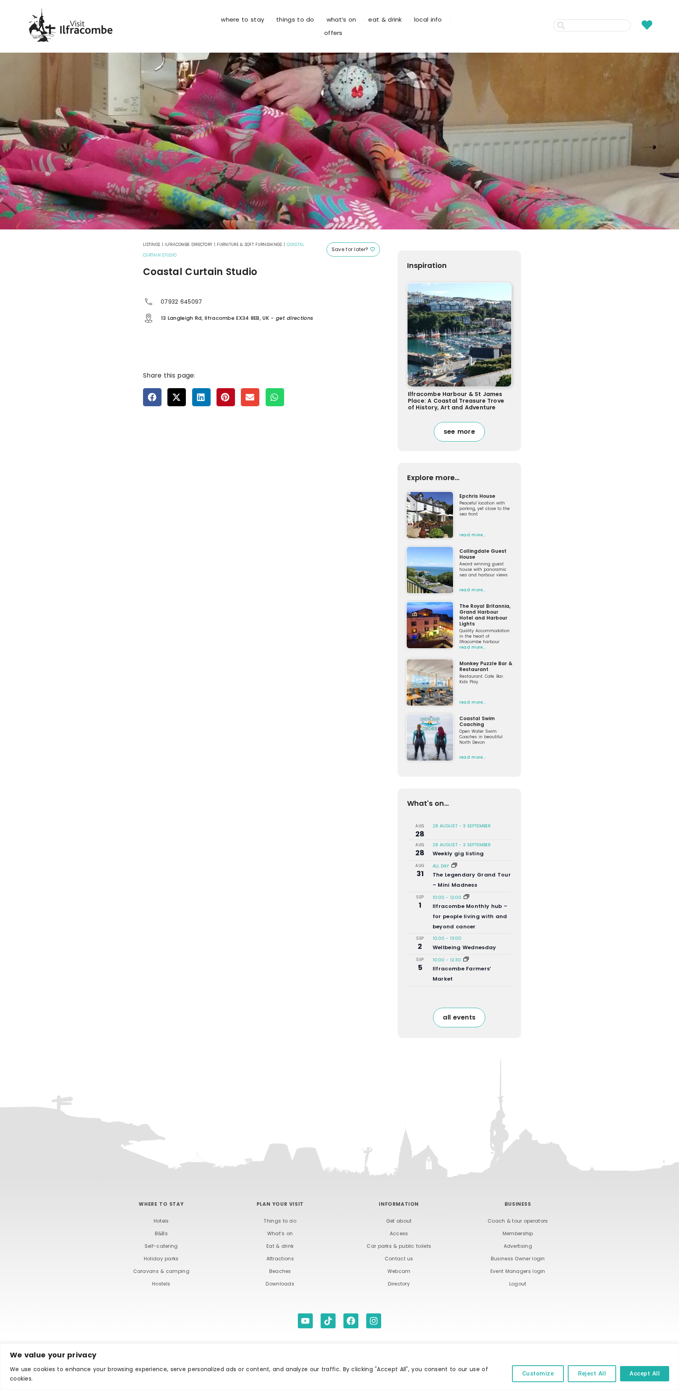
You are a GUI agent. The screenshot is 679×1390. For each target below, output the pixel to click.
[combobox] (592, 25)
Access (399, 1233)
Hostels (161, 1283)
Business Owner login (518, 1258)
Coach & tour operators (518, 1221)
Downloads (280, 1283)
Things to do (280, 1221)
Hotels (161, 1221)
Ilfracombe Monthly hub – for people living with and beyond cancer (470, 916)
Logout (518, 1283)
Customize (538, 1373)
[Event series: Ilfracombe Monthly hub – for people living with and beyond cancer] (466, 897)
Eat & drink (280, 1246)
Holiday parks (161, 1258)
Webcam (399, 1271)
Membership (518, 1233)
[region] (339, 1366)
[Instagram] (373, 1320)
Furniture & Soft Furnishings (249, 245)
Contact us (399, 1258)
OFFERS (333, 33)
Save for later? (351, 249)
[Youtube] (305, 1320)
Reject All (592, 1373)
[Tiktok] (328, 1320)
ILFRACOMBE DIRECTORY (188, 245)
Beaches (280, 1271)
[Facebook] (350, 1320)
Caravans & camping (161, 1271)
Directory (399, 1283)
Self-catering (161, 1246)
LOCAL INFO (428, 19)
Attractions (280, 1258)
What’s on (280, 1233)
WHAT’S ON (341, 19)
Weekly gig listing (458, 853)
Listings (151, 245)
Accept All (644, 1373)
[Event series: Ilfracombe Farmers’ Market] (466, 960)
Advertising (518, 1246)
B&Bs (161, 1233)
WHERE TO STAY (242, 19)
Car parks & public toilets (399, 1246)
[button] (152, 397)
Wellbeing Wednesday (464, 947)
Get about (399, 1221)
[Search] (635, 25)
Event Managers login (517, 1271)
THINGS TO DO (295, 19)
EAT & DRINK (385, 19)
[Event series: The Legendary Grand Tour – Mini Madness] (454, 866)
